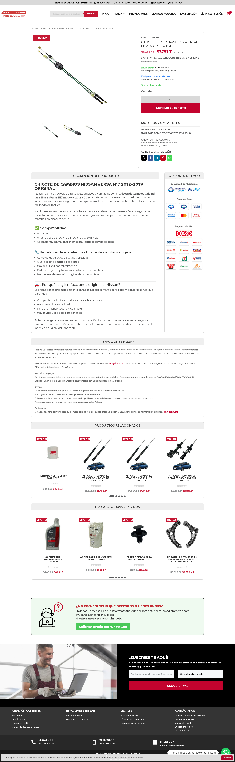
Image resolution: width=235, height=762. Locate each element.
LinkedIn (157, 158)
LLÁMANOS (46, 740)
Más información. (134, 757)
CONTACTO (141, 3)
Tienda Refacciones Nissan (51, 28)
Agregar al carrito (171, 108)
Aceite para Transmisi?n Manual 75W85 (96, 558)
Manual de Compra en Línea (25, 726)
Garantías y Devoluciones (133, 723)
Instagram (176, 3)
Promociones (138, 14)
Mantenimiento (149, 61)
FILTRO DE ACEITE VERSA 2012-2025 (53, 477)
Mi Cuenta (17, 715)
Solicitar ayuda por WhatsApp (103, 626)
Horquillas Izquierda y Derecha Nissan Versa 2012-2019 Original (182, 559)
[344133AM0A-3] (72, 74)
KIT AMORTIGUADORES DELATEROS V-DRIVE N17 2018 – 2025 (182, 478)
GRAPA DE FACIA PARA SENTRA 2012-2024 (139, 558)
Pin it (163, 158)
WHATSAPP (106, 740)
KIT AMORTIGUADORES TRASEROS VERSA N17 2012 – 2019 (139, 478)
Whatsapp (169, 158)
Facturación (188, 14)
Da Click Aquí (171, 411)
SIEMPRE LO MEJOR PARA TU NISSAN (73, 3)
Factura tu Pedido (20, 723)
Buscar (91, 13)
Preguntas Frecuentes (77, 719)
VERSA (69, 28)
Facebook (159, 3)
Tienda (117, 14)
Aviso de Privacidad (130, 715)
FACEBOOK (167, 741)
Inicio (105, 14)
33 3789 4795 (103, 3)
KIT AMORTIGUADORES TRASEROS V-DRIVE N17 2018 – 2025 (96, 478)
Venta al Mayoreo (164, 14)
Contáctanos (18, 719)
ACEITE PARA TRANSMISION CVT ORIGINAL (53, 559)
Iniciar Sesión (213, 13)
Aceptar (227, 757)
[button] (111, 496)
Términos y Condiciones (132, 719)
